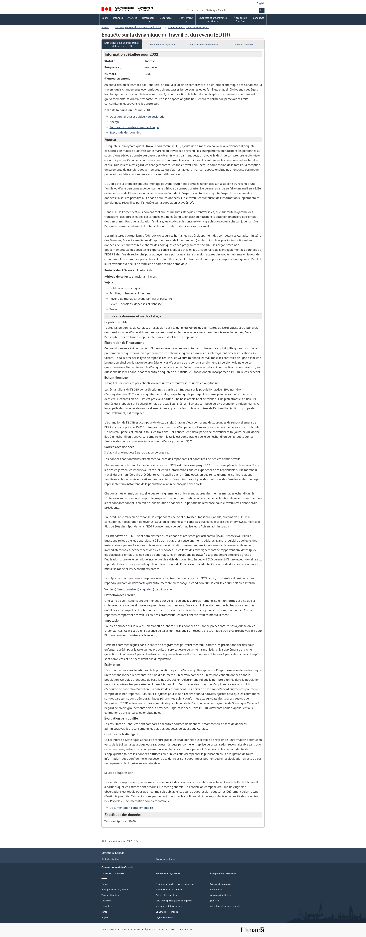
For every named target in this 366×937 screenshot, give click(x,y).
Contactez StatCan (110, 859)
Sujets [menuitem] (105, 17)
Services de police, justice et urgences (174, 900)
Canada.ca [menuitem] (258, 17)
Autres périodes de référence (203, 44)
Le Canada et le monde (167, 911)
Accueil (105, 27)
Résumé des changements (162, 44)
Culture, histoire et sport (167, 895)
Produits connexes (244, 44)
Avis (173, 929)
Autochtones (216, 889)
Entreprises (107, 900)
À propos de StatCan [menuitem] (240, 19)
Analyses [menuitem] (132, 17)
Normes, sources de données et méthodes (138, 27)
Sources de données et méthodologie (134, 127)
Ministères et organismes (168, 873)
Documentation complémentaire (131, 808)
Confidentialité (186, 929)
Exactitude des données (125, 132)
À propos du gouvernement (223, 873)
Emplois (105, 884)
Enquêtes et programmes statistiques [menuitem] (213, 19)
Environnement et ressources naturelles (175, 884)
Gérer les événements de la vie (225, 906)
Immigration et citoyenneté (115, 889)
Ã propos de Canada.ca (156, 929)
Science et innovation (220, 884)
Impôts (105, 917)
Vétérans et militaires (220, 895)
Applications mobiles (130, 929)
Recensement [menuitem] (185, 17)
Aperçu (114, 122)
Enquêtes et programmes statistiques (188, 27)
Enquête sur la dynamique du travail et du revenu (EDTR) (122, 44)
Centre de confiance (165, 859)
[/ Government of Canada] (127, 9)
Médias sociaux (109, 929)
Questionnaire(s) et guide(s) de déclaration (138, 117)
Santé (104, 911)
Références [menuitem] (148, 17)
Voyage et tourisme (111, 895)
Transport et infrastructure (169, 906)
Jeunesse (214, 900)
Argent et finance (164, 917)
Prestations (107, 906)
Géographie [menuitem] (166, 17)
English (260, 3)
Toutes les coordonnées (113, 873)
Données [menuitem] (118, 17)
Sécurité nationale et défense (170, 889)
